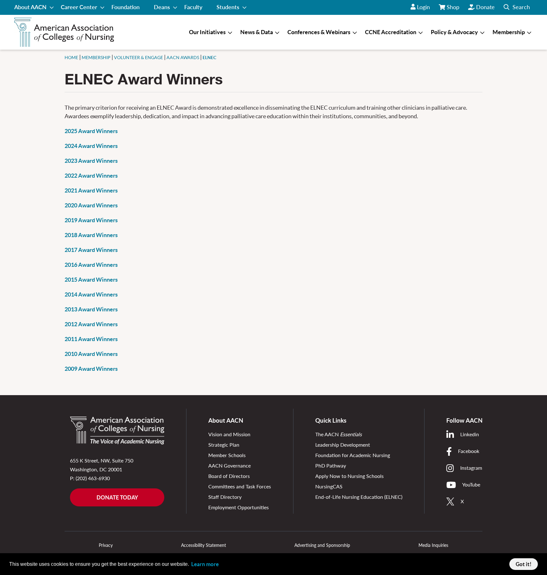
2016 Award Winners (91, 264)
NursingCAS (329, 486)
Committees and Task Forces (239, 486)
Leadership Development (342, 445)
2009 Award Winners (91, 368)
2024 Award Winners (91, 146)
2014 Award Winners (91, 294)
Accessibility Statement (203, 545)
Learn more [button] (205, 564)
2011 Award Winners (91, 339)
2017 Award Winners (91, 250)
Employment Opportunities (238, 507)
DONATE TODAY (117, 497)
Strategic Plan (223, 445)
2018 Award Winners (91, 235)
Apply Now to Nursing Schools (349, 476)
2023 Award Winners (91, 160)
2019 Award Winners (91, 220)
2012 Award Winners (91, 324)
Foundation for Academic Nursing (352, 455)
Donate (485, 6)
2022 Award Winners (91, 175)
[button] (516, 7)
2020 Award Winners (91, 205)
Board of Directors (229, 476)
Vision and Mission (229, 434)
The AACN (338, 434)
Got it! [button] (523, 564)
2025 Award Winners (91, 131)
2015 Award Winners (91, 279)
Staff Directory (225, 497)
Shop (453, 9)
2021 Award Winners (91, 190)
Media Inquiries (433, 545)
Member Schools (227, 455)
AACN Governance (229, 465)
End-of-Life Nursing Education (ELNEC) (358, 497)
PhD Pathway (330, 465)
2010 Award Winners (91, 354)
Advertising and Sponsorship (322, 545)
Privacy (106, 545)
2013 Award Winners (91, 309)
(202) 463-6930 (93, 478)
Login (423, 6)
